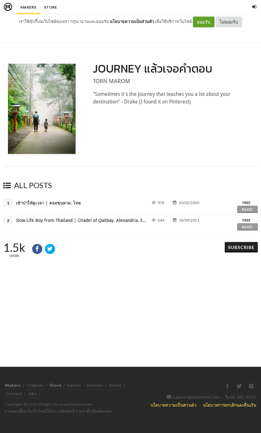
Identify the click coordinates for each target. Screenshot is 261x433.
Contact (14, 393)
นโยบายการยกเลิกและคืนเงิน (229, 405)
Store (50, 7)
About (115, 385)
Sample (74, 385)
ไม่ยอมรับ (229, 22)
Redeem (95, 385)
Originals (35, 385)
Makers (28, 7)
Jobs (32, 393)
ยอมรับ (203, 22)
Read (247, 209)
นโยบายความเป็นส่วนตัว (132, 21)
